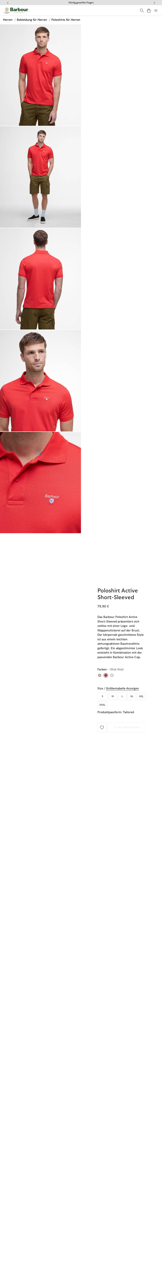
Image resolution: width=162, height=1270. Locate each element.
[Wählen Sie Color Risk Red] (106, 675)
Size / (118, 688)
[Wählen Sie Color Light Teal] (112, 675)
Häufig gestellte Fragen (81, 2)
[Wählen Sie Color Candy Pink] (100, 675)
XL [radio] (131, 696)
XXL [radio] (141, 696)
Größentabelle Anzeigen (122, 688)
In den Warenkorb (126, 727)
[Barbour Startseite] (16, 10)
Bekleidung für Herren (32, 19)
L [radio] (122, 696)
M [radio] (113, 696)
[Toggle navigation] (156, 10)
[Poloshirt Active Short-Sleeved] (102, 727)
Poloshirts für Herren (65, 19)
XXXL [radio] (102, 705)
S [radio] (102, 696)
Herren (8, 19)
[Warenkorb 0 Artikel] (149, 10)
